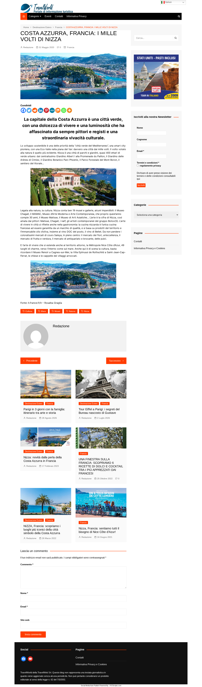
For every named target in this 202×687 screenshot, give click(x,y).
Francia (70, 47)
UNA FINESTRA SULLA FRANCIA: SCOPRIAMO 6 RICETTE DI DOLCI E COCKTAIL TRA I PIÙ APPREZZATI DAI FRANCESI (101, 466)
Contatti (59, 16)
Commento (26, 564)
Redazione (28, 47)
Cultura (28, 311)
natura (72, 311)
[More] (69, 110)
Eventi (48, 16)
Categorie (34, 16)
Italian (168, 2)
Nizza (86, 311)
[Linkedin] (40, 110)
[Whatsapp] (63, 110)
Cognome (142, 139)
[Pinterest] (46, 110)
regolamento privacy (150, 165)
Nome (24, 593)
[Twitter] (29, 110)
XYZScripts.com (115, 685)
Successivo (115, 360)
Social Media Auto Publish (90, 685)
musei (57, 311)
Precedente (31, 360)
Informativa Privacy (77, 16)
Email (24, 606)
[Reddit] (34, 110)
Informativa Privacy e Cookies (149, 248)
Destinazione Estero (33, 403)
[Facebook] (23, 110)
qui (138, 179)
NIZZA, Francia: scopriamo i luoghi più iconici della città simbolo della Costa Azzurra (42, 529)
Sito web (24, 620)
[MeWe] (52, 110)
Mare (43, 311)
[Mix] (57, 110)
